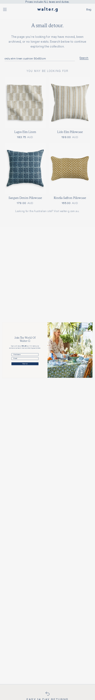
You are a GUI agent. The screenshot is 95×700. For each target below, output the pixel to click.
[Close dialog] (91, 324)
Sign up (24, 363)
